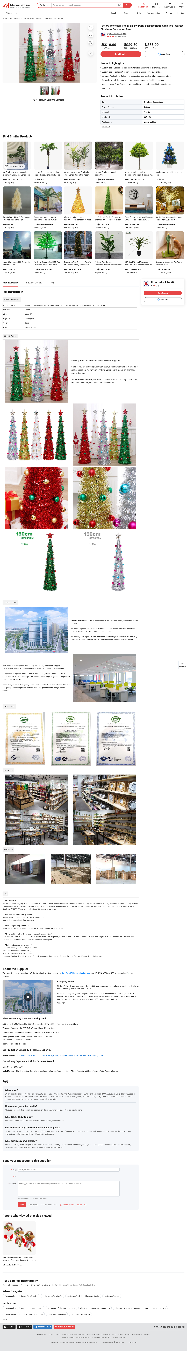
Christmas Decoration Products (127, 1308)
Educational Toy (23, 1055)
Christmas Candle (92, 1296)
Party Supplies (61, 1055)
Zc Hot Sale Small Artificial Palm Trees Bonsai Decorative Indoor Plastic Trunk (76, 174)
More (5, 1319)
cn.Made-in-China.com (117, 1337)
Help (139, 13)
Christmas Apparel (111, 1296)
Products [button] (43, 5)
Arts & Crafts (15, 18)
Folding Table (97, 1055)
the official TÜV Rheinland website (76, 973)
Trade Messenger (43, 1327)
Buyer (126, 13)
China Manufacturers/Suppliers (73, 1334)
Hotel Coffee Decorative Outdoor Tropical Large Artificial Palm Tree (47, 173)
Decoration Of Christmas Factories (61, 1308)
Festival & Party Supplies (32, 18)
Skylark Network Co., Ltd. (116, 33)
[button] (119, 5)
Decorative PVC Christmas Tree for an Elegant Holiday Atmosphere (77, 263)
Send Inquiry (121, 54)
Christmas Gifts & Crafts (54, 18)
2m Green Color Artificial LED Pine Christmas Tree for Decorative (47, 263)
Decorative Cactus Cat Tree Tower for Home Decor (169, 263)
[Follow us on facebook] (164, 1327)
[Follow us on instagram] (172, 1327)
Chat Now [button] (165, 54)
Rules (183, 13)
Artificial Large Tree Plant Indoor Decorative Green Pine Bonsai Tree (16, 173)
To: (15, 1176)
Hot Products (41, 1334)
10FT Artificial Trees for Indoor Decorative (107, 173)
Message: (13, 1183)
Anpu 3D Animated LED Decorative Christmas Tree (16, 263)
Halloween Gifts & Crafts (52, 1296)
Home (5, 18)
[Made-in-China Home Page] (16, 5)
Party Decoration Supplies (155, 1308)
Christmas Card (73, 1296)
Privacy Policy (132, 1342)
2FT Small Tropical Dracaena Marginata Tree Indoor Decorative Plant (138, 263)
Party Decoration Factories (31, 1308)
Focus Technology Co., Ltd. (75, 1342)
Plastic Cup (36, 1055)
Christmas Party (11, 1314)
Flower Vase (85, 1055)
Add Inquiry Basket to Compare (50, 99)
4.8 (155, 286)
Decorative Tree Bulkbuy (80, 1314)
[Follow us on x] (168, 1327)
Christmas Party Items (57, 1314)
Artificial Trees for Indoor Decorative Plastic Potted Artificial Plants (108, 263)
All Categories (11, 13)
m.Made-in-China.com (99, 1337)
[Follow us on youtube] (175, 1327)
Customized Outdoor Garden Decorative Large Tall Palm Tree (46, 218)
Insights (147, 1334)
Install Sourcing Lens (66, 1327)
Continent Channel (123, 1334)
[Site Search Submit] (127, 5)
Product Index (137, 1334)
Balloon (71, 1055)
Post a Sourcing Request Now (73, 1204)
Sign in (181, 6)
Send (22, 1204)
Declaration (120, 1342)
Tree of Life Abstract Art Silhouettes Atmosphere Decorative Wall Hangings (139, 218)
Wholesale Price (108, 1334)
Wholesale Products (93, 1334)
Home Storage (48, 1055)
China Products (54, 1334)
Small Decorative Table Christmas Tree (169, 173)
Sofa (77, 1055)
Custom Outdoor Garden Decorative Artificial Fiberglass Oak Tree (139, 174)
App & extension (153, 13)
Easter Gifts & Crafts (29, 1296)
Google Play (24, 1327)
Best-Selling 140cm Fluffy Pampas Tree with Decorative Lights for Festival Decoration (16, 218)
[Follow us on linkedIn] (183, 1327)
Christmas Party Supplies (33, 1314)
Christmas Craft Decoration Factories (95, 1308)
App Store (9, 1327)
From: (14, 1170)
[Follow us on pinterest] (179, 1327)
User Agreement (107, 1342)
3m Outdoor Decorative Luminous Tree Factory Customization (169, 218)
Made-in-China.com (82, 1337)
